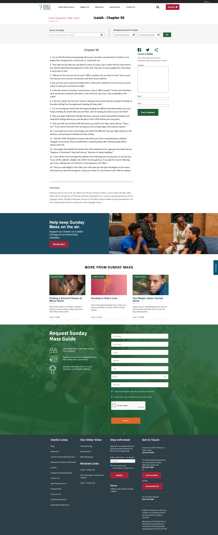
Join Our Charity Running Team (63, 457)
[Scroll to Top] (211, 530)
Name (140, 96)
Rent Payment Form (58, 483)
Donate (171, 7)
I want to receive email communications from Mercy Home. (123, 467)
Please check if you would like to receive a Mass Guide (133, 397)
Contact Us (55, 478)
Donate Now (59, 244)
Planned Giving (86, 446)
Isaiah (76, 18)
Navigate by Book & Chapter (126, 30)
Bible (70, 18)
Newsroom (55, 451)
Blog (52, 446)
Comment (141, 65)
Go (167, 34)
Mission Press (85, 451)
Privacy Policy (56, 489)
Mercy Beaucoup (86, 457)
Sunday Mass (60, 18)
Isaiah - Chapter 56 (87, 483)
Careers (54, 467)
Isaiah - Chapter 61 (87, 470)
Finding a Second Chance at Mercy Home (65, 299)
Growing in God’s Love (104, 298)
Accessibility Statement (60, 505)
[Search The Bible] (101, 35)
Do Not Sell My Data (58, 499)
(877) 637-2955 (148, 467)
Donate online (151, 475)
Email (140, 103)
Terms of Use (56, 494)
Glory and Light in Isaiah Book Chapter (92, 476)
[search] (74, 35)
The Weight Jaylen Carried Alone (148, 299)
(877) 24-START (148, 452)
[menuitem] (66, 7)
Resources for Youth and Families (63, 462)
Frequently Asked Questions (61, 473)
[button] (215, 267)
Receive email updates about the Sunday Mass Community (134, 391)
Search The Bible (56, 30)
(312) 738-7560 (148, 499)
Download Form (152, 486)
